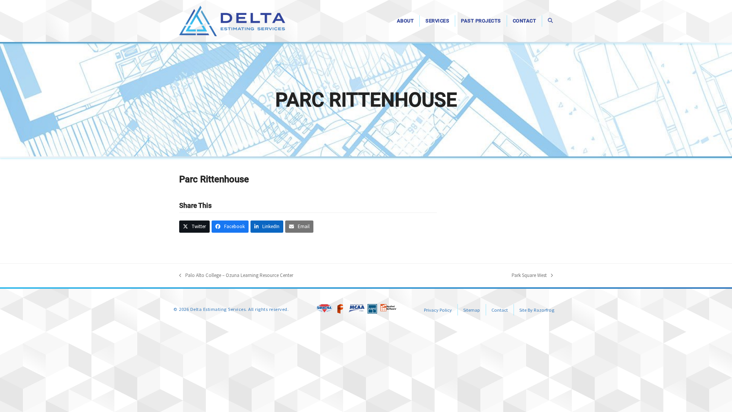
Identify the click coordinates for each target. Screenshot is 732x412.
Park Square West (529, 275)
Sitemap (471, 310)
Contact (499, 310)
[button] (550, 21)
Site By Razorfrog (536, 310)
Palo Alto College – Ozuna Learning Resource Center (236, 275)
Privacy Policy (438, 310)
